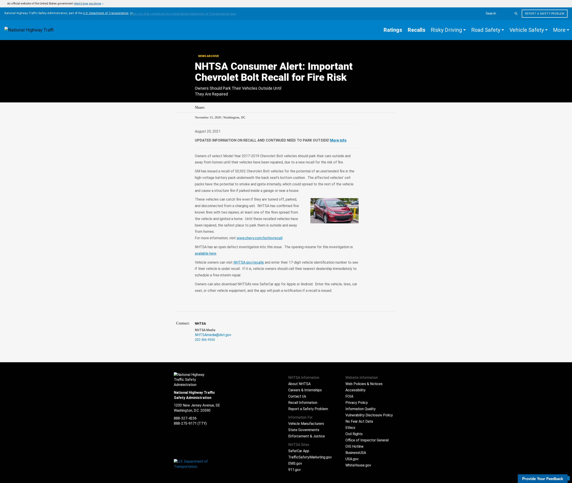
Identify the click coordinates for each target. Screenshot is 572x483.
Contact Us (297, 396)
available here (205, 253)
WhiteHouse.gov (358, 465)
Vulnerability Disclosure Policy (369, 415)
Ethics (350, 428)
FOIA (349, 396)
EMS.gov (295, 463)
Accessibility (355, 390)
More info (338, 140)
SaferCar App (298, 451)
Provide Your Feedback (542, 478)
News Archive (208, 56)
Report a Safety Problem (544, 13)
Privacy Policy (356, 402)
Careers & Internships (305, 390)
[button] (448, 30)
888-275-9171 (185, 423)
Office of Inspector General (367, 440)
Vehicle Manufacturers (306, 424)
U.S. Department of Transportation (106, 13)
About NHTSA (299, 384)
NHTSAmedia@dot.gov (213, 335)
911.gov (294, 470)
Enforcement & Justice (306, 436)
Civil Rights (354, 434)
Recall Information (302, 402)
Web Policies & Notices (364, 384)
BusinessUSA (355, 453)
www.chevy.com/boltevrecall (259, 238)
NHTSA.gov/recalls (248, 262)
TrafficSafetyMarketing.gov (310, 457)
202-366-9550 (205, 339)
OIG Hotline (354, 446)
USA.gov (352, 459)
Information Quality (360, 409)
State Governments (303, 430)
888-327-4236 (185, 418)
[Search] (516, 13)
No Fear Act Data (359, 421)
